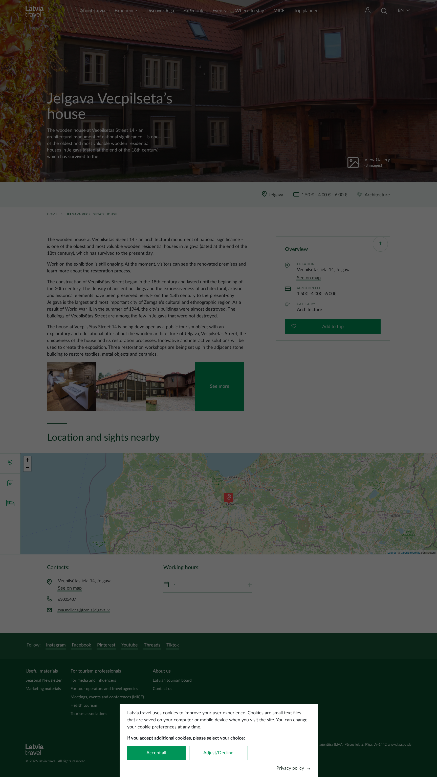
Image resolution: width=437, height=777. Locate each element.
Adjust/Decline (218, 753)
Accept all (156, 753)
